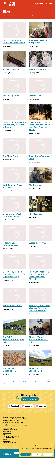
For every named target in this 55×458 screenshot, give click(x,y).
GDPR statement (8, 437)
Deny (36, 454)
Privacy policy (7, 428)
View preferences (47, 454)
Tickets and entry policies (11, 436)
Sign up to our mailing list (30, 399)
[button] (52, 445)
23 (19, 381)
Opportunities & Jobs (9, 442)
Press (4, 434)
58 (49, 381)
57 (46, 381)
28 (36, 381)
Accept (25, 454)
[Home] (9, 3)
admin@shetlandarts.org (15, 422)
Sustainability (7, 431)
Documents (6, 441)
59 (4, 383)
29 (39, 381)
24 (23, 381)
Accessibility (7, 433)
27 (33, 381)
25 (26, 381)
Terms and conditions (10, 429)
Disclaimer (6, 439)
